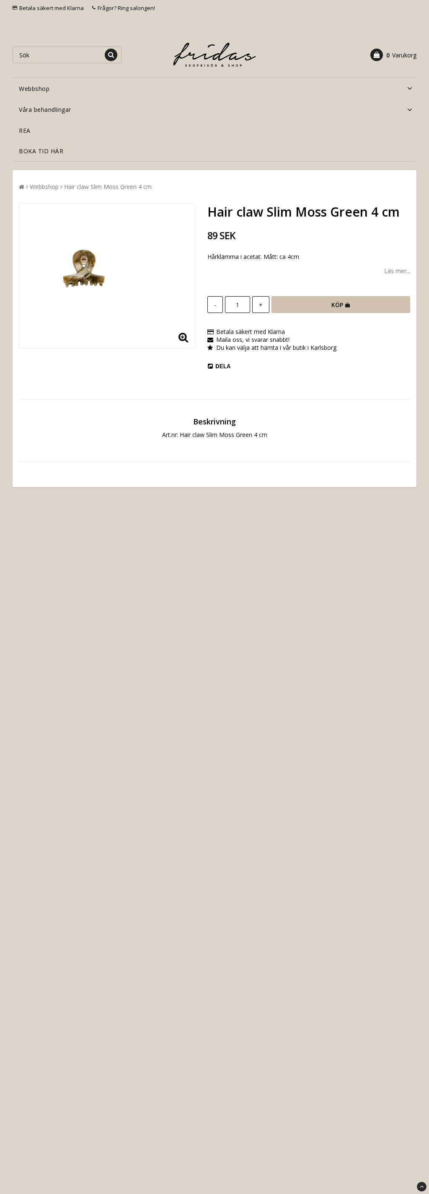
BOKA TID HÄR (41, 151)
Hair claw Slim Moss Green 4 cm (108, 187)
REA (25, 130)
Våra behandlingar (45, 110)
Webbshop (34, 89)
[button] (393, 54)
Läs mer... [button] (397, 271)
